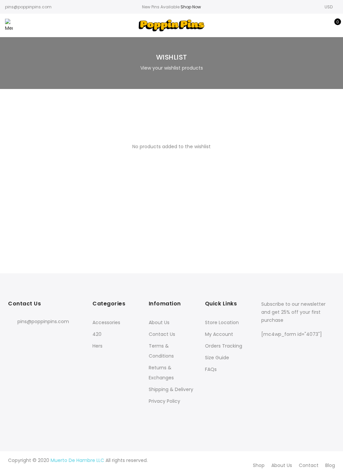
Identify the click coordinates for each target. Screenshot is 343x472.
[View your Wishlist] (322, 25)
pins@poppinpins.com (43, 321)
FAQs (211, 369)
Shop (259, 465)
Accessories (106, 322)
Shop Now (191, 7)
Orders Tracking (223, 346)
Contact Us (162, 334)
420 (96, 334)
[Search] (301, 25)
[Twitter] (28, 336)
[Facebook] (14, 336)
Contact (309, 465)
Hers (97, 346)
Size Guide (217, 357)
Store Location (222, 322)
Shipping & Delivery (171, 389)
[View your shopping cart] (333, 25)
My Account (219, 334)
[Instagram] (42, 336)
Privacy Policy (164, 401)
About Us (159, 322)
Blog (330, 465)
